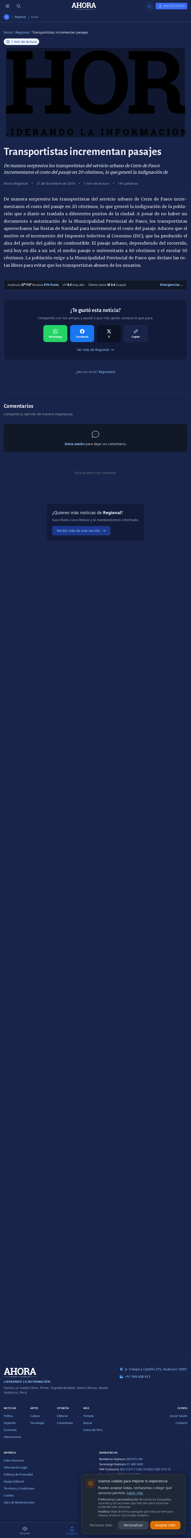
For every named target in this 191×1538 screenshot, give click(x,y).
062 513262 (145, 1469)
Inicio (8, 32)
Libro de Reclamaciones (19, 1502)
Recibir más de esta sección (78, 530)
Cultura (35, 1416)
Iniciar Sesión (178, 1416)
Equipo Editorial (14, 1481)
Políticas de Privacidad (18, 1474)
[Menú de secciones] (7, 6)
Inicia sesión (75, 444)
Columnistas (65, 1423)
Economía (10, 1430)
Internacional (12, 1437)
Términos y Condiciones (19, 1488)
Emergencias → (171, 285)
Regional (20, 17)
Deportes (10, 1423)
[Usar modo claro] (149, 6)
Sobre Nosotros (14, 1460)
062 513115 (163, 1469)
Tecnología (37, 1423)
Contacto (181, 1423)
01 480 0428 (135, 1464)
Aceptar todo (165, 1525)
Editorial (62, 1416)
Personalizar (133, 1525)
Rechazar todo (101, 1525)
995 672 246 (134, 1459)
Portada (88, 1416)
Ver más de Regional (93, 349)
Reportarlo (107, 372)
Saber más (135, 1493)
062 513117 (127, 1469)
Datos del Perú (92, 1430)
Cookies (9, 1495)
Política (8, 1416)
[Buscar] (18, 6)
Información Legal (15, 1467)
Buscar (87, 1423)
